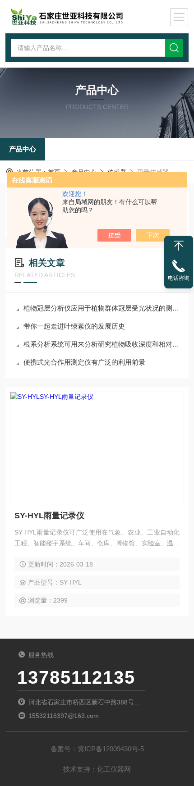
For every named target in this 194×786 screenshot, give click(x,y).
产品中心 (22, 149)
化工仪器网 (114, 769)
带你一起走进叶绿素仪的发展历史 (74, 326)
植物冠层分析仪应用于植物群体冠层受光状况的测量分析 (101, 308)
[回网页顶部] (178, 246)
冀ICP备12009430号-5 (111, 749)
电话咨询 (178, 278)
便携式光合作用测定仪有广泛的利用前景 (84, 362)
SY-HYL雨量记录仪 (49, 515)
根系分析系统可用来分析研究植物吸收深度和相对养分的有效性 (101, 344)
